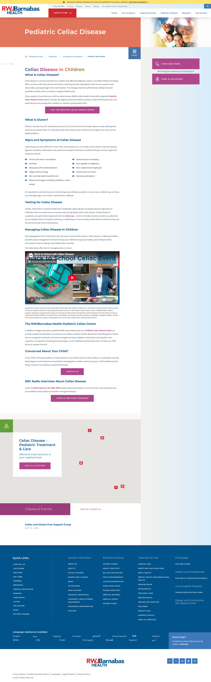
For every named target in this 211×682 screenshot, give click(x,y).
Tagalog (57, 636)
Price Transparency (113, 577)
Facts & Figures (76, 573)
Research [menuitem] (186, 13)
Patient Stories (21, 614)
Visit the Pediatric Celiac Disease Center (72, 110)
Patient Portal (110, 564)
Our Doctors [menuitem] (201, 13)
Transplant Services (148, 602)
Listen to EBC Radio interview (72, 398)
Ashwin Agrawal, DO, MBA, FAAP (46, 388)
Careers (79, 6)
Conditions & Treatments (72, 56)
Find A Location (172, 79)
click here (184, 644)
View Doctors (170, 64)
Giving (70, 6)
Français (77, 636)
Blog (16, 610)
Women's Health (146, 615)
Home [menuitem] (114, 13)
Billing (96, 6)
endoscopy (69, 215)
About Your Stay (111, 568)
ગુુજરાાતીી (96, 636)
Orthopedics (144, 589)
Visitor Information (113, 581)
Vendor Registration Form (189, 592)
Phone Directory (111, 590)
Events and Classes (78, 577)
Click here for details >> (138, 2)
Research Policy (83, 674)
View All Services (147, 620)
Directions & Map (111, 586)
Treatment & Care (36, 56)
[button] (207, 6)
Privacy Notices (19, 674)
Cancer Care (144, 564)
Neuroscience (145, 584)
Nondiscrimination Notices (38, 674)
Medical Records (111, 595)
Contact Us (72, 371)
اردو (153, 640)
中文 (38, 640)
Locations (18, 568)
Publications (74, 590)
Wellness (143, 606)
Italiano (156, 636)
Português (88, 640)
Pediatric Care (145, 593)
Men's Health (144, 573)
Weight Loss (144, 611)
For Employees (182, 564)
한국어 (16, 640)
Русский (109, 640)
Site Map (72, 611)
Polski (62, 640)
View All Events (89, 509)
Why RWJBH (58, 6)
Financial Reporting (78, 595)
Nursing (17, 593)
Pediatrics (53, 56)
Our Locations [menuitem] (128, 13)
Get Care (17, 577)
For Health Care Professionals (114, 6)
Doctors (17, 573)
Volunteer (19, 606)
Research (18, 585)
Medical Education (23, 589)
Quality (72, 568)
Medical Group (110, 599)
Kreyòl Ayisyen (119, 636)
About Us (72, 564)
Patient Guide (110, 603)
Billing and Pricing (113, 573)
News (88, 6)
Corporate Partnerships (80, 606)
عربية (35, 636)
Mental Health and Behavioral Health (154, 578)
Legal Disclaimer (68, 674)
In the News (74, 586)
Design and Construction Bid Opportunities (189, 602)
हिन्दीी (134, 636)
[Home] (24, 10)
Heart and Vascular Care (151, 568)
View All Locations (35, 466)
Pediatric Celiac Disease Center (98, 330)
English (16, 636)
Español (133, 640)
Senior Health (145, 598)
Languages (19, 597)
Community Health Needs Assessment (80, 600)
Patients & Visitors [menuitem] (169, 13)
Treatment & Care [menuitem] (148, 13)
